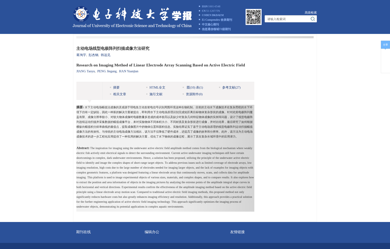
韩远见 (105, 55)
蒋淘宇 (81, 55)
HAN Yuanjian (128, 71)
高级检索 (311, 12)
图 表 (194, 87)
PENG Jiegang (107, 71)
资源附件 (194, 94)
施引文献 (156, 94)
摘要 (116, 87)
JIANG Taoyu (85, 71)
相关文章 (119, 94)
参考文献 (231, 87)
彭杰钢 (93, 55)
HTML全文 (157, 87)
